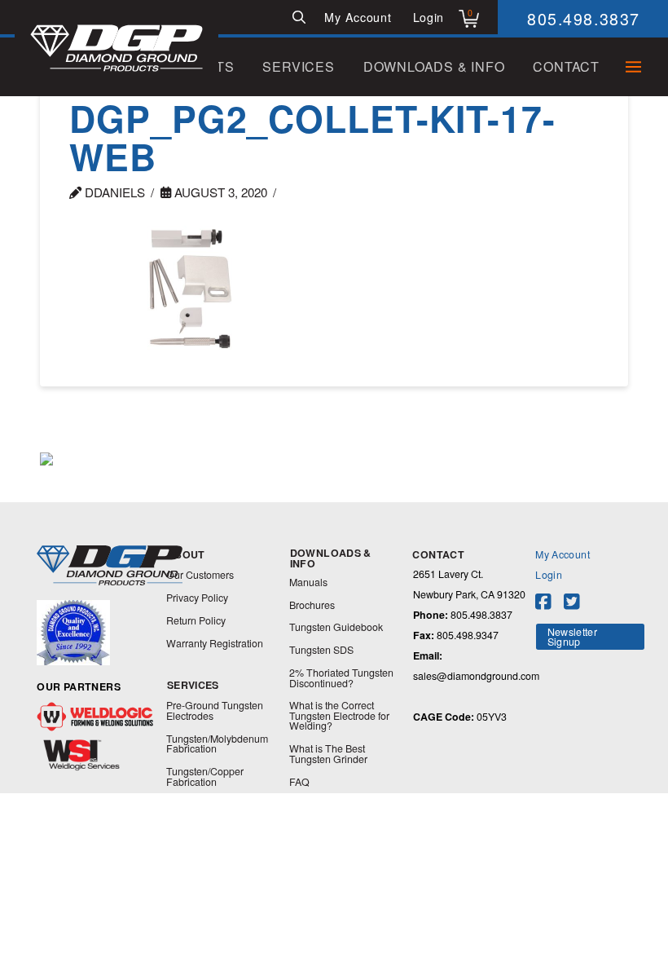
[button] (299, 17)
